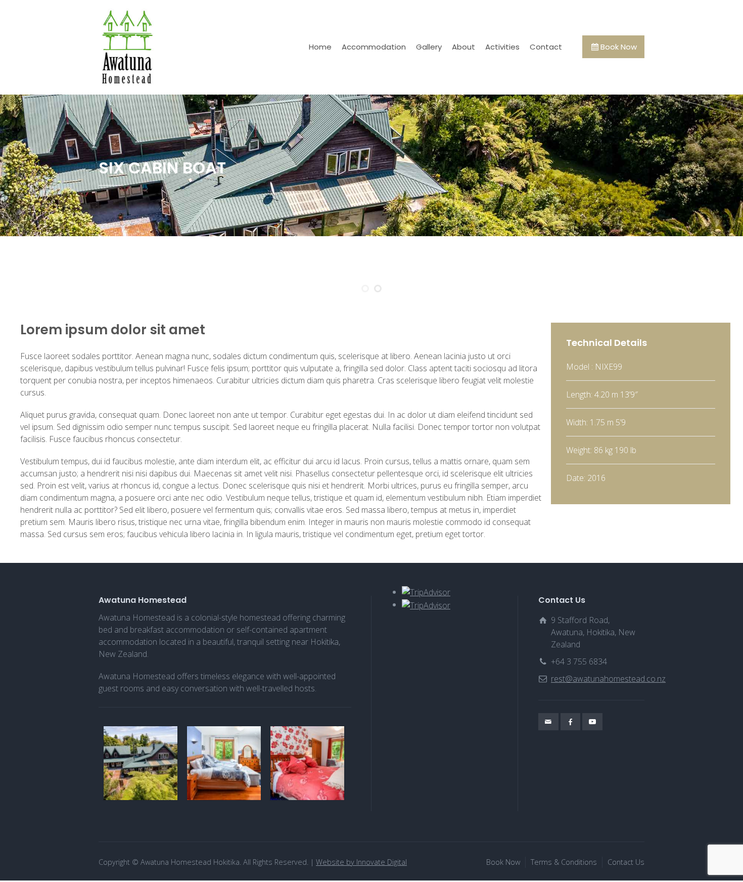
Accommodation (374, 46)
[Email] (548, 721)
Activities (502, 46)
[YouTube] (592, 721)
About (463, 46)
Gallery (429, 46)
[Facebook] (571, 721)
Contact (546, 46)
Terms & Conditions (564, 862)
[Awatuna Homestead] (127, 46)
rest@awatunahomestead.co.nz (608, 678)
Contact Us (626, 862)
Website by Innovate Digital (361, 862)
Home (320, 46)
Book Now (618, 46)
